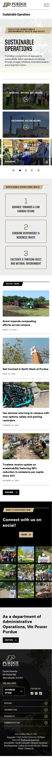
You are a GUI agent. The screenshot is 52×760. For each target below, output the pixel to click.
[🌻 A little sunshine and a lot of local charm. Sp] (26, 590)
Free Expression (10, 745)
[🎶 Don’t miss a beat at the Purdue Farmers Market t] (8, 554)
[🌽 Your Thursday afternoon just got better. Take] (8, 590)
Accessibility (9, 742)
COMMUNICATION (12, 722)
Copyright (11, 737)
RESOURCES (9, 716)
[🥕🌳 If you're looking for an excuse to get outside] (8, 572)
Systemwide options (10, 691)
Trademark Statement (30, 740)
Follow (24, 534)
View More (9, 492)
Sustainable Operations (16, 14)
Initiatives (10, 161)
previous (13, 170)
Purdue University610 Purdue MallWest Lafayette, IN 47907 (13, 674)
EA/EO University (23, 742)
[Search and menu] (46, 5)
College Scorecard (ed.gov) (29, 745)
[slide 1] (20, 170)
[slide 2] (26, 170)
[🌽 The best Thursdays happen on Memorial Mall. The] (44, 554)
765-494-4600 (9, 682)
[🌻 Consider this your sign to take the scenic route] (26, 554)
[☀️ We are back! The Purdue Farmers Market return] (44, 572)
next (38, 170)
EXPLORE (8, 703)
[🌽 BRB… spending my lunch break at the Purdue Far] (26, 572)
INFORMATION (10, 709)
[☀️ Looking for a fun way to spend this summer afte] (44, 590)
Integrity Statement (39, 742)
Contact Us (29, 748)
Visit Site (9, 640)
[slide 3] (32, 170)
